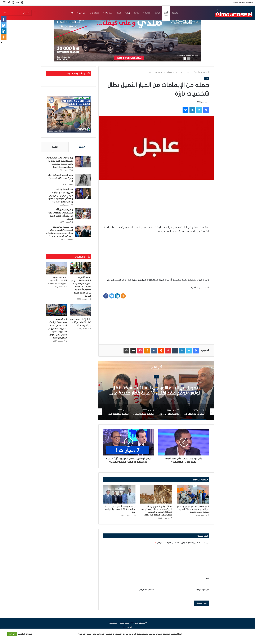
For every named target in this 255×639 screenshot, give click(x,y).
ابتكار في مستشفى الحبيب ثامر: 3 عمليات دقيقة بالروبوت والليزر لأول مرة (120, 509)
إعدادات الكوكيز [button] (25, 634)
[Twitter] (111, 295)
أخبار (166, 13)
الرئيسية (175, 13)
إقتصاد (147, 13)
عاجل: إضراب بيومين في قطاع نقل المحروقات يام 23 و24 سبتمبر (80, 322)
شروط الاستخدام (120, 634)
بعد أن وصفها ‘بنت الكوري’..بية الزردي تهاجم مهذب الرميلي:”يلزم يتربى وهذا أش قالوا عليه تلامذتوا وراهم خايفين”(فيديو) (60, 195)
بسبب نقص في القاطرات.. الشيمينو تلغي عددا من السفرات (57, 280)
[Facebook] (105, 295)
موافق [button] (12, 634)
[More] (123, 295)
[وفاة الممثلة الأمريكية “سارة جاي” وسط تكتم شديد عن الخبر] (83, 180)
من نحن (82, 13)
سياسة (157, 13)
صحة (119, 13)
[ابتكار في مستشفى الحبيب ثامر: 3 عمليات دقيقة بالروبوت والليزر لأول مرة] (119, 494)
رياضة (127, 13)
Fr (72, 13)
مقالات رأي (94, 13)
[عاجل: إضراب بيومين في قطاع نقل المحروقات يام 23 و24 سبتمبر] (80, 310)
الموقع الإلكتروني (146, 589)
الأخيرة (55, 147)
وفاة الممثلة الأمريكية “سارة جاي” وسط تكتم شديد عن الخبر (60, 178)
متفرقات (109, 13)
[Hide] (1, 43)
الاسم (206, 578)
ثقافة (136, 13)
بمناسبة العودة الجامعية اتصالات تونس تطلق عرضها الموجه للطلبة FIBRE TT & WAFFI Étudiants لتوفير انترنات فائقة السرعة (81, 286)
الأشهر (82, 147)
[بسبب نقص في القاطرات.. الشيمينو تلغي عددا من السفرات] (56, 268)
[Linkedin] (117, 295)
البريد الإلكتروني (202, 589)
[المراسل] (234, 12)
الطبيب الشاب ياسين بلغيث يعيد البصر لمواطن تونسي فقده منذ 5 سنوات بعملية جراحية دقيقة (193, 509)
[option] (156, 390)
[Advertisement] (156, 204)
